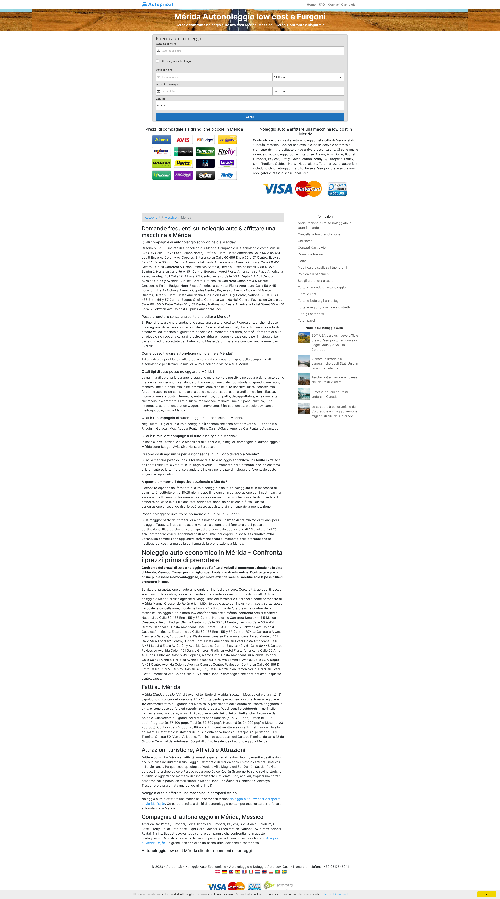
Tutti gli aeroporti (311, 314)
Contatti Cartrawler (342, 4)
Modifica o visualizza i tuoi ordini (322, 267)
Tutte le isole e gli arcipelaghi (319, 301)
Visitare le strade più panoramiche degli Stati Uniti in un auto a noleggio (335, 363)
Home (311, 4)
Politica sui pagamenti (314, 274)
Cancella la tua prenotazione (319, 234)
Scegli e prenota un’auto (316, 281)
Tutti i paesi (306, 320)
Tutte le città (307, 294)
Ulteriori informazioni (335, 894)
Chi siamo (305, 241)
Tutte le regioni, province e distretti (324, 307)
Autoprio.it (160, 4)
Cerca (250, 117)
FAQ (322, 4)
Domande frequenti (312, 254)
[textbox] (250, 50)
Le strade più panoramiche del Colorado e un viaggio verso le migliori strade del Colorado (334, 411)
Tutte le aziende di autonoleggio (322, 287)
